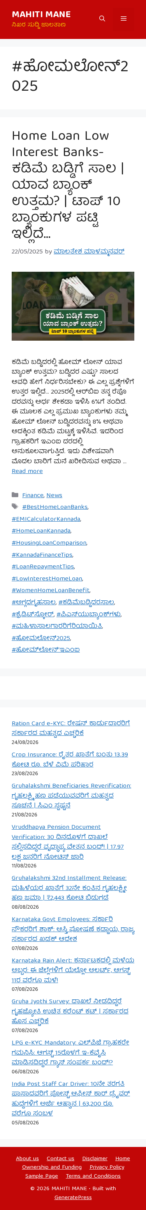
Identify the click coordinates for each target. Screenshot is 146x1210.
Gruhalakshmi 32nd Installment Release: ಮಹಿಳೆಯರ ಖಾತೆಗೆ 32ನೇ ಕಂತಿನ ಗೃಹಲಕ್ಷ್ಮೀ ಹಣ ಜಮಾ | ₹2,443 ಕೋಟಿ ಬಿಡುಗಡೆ (69, 888)
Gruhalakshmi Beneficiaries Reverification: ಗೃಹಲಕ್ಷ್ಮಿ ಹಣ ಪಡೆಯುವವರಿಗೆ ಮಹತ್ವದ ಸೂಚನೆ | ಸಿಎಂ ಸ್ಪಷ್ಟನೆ (71, 796)
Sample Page (41, 1176)
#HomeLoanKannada (41, 531)
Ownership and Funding (52, 1168)
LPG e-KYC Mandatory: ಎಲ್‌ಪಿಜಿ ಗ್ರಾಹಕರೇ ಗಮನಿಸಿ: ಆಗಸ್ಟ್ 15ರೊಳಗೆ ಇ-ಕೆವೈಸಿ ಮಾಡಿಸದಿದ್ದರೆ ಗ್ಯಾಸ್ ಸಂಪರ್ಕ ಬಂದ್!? (70, 1053)
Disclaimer (94, 1159)
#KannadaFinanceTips (42, 555)
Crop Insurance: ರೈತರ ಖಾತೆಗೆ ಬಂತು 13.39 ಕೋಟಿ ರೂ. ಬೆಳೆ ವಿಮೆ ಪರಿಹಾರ (70, 760)
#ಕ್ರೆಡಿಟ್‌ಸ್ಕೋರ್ (33, 615)
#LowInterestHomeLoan (47, 579)
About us (27, 1159)
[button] (102, 19)
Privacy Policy (107, 1168)
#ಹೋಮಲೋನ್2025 (41, 638)
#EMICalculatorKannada (46, 519)
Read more (27, 471)
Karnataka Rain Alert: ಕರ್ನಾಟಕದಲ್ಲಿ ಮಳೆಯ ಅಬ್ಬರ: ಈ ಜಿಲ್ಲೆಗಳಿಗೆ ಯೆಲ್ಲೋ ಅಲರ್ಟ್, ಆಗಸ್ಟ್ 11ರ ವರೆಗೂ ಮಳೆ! (73, 971)
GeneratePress (73, 1198)
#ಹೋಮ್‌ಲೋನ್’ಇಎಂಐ (46, 650)
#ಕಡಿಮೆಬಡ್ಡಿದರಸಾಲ (86, 603)
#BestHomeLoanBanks (55, 507)
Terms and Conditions (93, 1176)
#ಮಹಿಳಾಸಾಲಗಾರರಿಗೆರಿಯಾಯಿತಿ (57, 626)
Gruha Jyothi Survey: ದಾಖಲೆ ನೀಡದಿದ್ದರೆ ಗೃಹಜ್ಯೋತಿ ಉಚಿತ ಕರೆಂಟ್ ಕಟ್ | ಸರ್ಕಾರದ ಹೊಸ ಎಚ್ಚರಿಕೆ (70, 1011)
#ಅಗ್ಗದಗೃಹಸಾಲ (34, 603)
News (54, 495)
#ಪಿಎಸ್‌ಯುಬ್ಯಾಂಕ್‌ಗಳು (88, 615)
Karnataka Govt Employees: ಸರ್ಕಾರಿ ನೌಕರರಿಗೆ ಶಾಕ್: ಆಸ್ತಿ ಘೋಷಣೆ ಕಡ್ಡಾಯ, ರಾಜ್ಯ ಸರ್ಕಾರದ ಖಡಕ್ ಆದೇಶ (73, 929)
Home (122, 1159)
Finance (33, 495)
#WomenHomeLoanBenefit (51, 590)
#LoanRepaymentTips (43, 567)
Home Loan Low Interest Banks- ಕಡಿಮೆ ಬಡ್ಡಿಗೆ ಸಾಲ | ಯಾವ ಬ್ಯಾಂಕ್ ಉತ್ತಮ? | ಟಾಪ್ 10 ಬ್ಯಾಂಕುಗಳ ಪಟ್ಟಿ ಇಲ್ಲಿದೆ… (68, 186)
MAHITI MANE (41, 15)
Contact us (60, 1159)
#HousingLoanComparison (49, 543)
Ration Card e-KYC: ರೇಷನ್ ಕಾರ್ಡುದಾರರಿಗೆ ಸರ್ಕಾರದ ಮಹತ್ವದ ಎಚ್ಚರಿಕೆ (71, 729)
